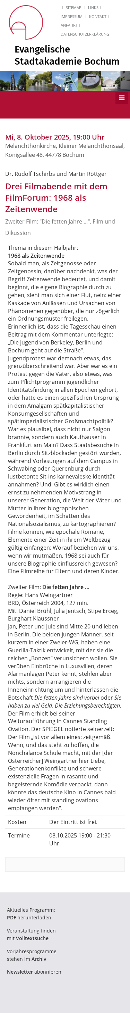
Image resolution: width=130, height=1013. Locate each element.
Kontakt (97, 16)
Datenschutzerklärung (85, 34)
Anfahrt (69, 25)
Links (93, 7)
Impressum (72, 16)
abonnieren (34, 971)
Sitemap (73, 7)
